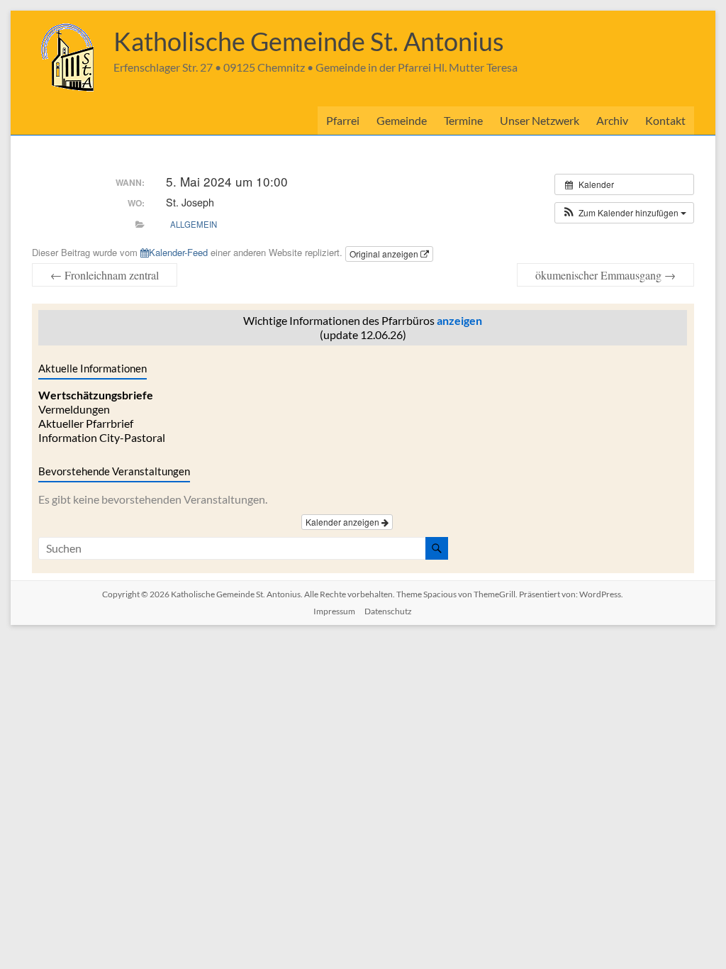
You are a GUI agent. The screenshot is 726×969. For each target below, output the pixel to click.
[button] (624, 213)
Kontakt (665, 120)
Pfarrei (342, 120)
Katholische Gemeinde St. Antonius (308, 41)
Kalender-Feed (178, 252)
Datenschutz (388, 611)
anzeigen (459, 320)
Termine (463, 120)
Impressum (334, 611)
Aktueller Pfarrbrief (85, 423)
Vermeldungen (74, 409)
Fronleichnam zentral (104, 274)
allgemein (193, 224)
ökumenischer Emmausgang (605, 274)
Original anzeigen (385, 254)
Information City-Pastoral (101, 437)
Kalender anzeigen (343, 522)
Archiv (612, 120)
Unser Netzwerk (539, 120)
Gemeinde (401, 120)
